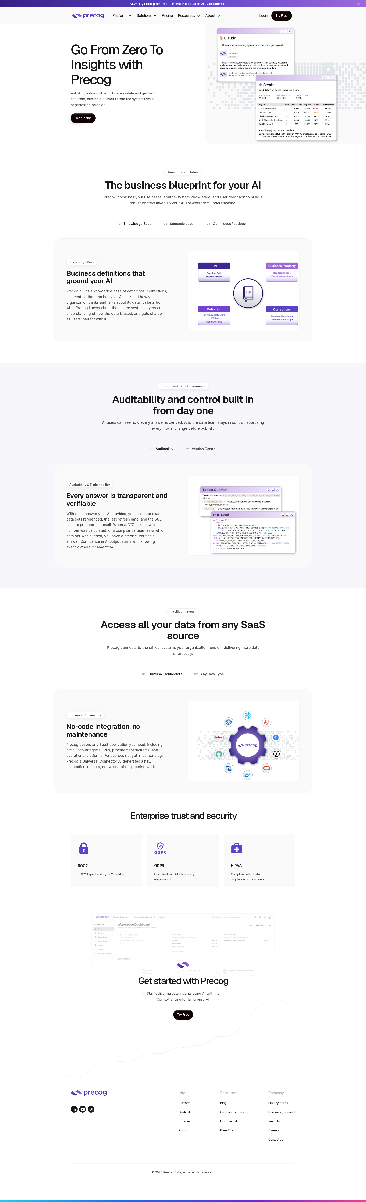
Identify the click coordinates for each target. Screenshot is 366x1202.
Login (263, 15)
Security (274, 1121)
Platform (184, 1103)
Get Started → (217, 4)
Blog (223, 1103)
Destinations (187, 1112)
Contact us (275, 1139)
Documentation (230, 1121)
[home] (91, 15)
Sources (184, 1121)
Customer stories (232, 1112)
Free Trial (227, 1130)
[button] (122, 16)
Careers (274, 1130)
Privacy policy (278, 1103)
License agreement (281, 1112)
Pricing (167, 15)
